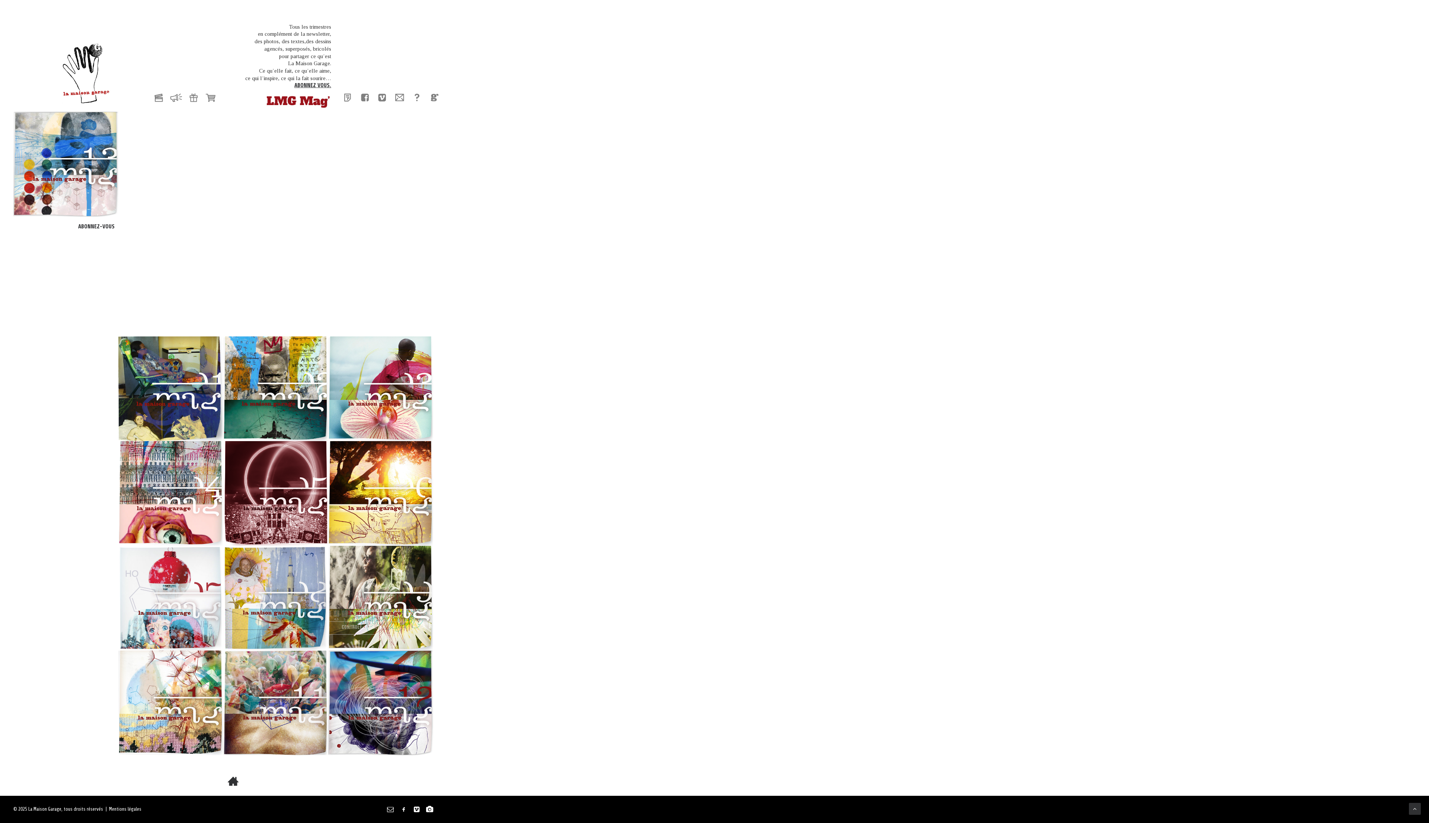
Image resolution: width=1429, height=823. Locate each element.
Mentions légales (125, 809)
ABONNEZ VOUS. (312, 85)
